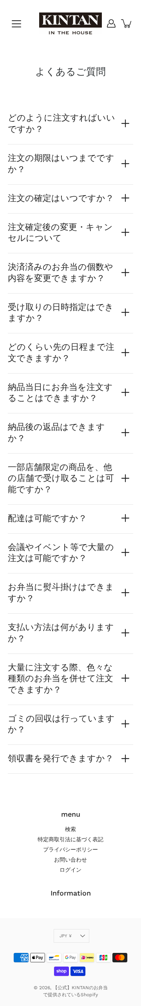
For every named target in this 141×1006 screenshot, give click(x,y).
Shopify (89, 994)
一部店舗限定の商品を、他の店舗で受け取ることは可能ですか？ (61, 478)
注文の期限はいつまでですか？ (61, 163)
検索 (70, 829)
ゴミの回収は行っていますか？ (61, 724)
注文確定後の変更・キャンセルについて (60, 232)
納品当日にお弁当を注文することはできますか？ (60, 392)
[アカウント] (111, 23)
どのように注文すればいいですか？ (61, 123)
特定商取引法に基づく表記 (70, 839)
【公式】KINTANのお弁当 (80, 987)
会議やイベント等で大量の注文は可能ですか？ (61, 552)
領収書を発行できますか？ (61, 758)
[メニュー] (16, 24)
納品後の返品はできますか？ (56, 432)
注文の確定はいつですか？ (61, 197)
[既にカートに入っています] (127, 23)
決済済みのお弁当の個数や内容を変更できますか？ (60, 272)
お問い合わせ (70, 859)
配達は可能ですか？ (47, 518)
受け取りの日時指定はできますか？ (61, 312)
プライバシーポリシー (70, 849)
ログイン (70, 870)
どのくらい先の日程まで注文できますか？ (61, 352)
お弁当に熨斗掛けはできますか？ (61, 592)
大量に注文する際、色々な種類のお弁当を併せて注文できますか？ (60, 678)
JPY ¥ (66, 935)
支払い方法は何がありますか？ (61, 632)
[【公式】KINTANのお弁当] (70, 23)
